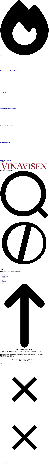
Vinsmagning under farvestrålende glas (8, 108)
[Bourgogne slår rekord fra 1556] (24, 117)
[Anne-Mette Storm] (24, 81)
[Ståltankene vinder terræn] (24, 151)
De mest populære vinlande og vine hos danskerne (10, 70)
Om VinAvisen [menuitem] (7, 170)
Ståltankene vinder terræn (5, 160)
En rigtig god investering (5, 142)
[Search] (9, 273)
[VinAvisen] (23, 169)
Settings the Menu (5, 462)
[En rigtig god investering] (24, 134)
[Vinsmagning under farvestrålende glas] (24, 100)
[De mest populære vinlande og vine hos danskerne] (24, 63)
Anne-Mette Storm (4, 92)
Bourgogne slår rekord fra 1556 (6, 125)
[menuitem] (2, 170)
